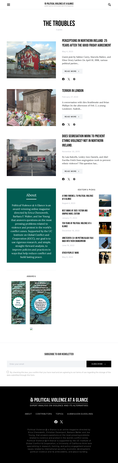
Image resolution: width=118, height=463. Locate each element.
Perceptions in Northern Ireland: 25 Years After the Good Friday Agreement (86, 43)
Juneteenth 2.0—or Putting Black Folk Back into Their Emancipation (77, 240)
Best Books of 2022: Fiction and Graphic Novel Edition (75, 212)
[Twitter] (61, 421)
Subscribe (97, 364)
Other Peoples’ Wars (70, 252)
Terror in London (72, 90)
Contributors (44, 414)
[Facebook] (55, 421)
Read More (71, 71)
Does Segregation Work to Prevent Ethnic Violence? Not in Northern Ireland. (83, 141)
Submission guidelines (80, 414)
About (28, 414)
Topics (59, 414)
